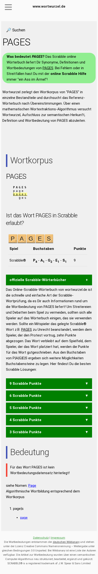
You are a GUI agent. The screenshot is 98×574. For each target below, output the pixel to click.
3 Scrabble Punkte (25, 432)
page (24, 517)
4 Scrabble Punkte (25, 420)
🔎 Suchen (15, 30)
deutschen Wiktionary (66, 542)
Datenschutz (41, 537)
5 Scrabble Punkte (25, 408)
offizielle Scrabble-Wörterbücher (38, 280)
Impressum (58, 537)
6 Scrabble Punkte (25, 396)
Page (32, 485)
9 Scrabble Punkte (25, 383)
